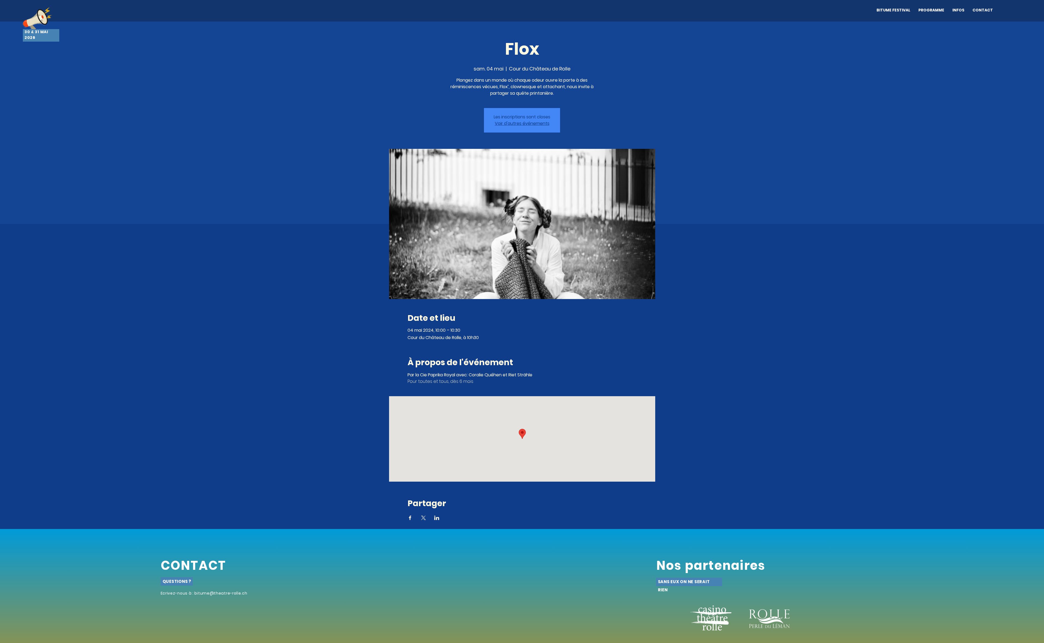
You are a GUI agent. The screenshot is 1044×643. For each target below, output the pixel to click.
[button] (931, 10)
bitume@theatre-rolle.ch (220, 593)
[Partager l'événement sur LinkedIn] (436, 518)
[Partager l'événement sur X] (423, 518)
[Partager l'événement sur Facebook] (410, 518)
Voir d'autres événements (522, 123)
